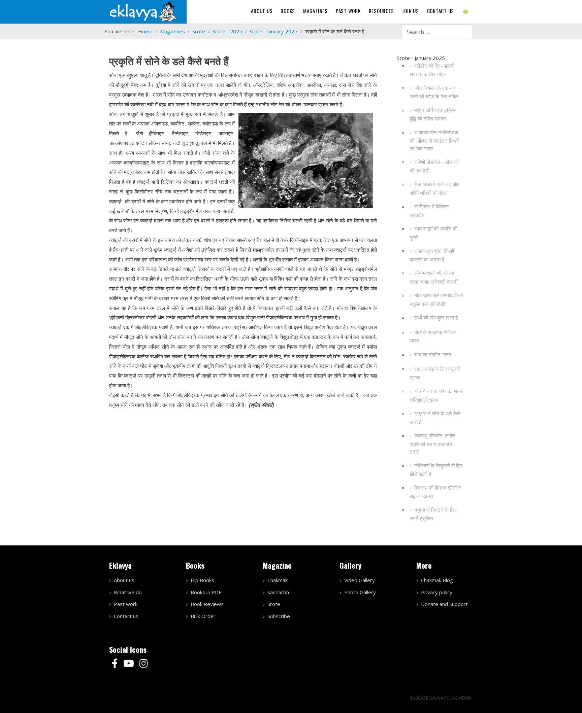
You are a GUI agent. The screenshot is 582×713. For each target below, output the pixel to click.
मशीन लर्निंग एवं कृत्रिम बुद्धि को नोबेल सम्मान (433, 114)
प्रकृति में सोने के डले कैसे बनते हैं (435, 417)
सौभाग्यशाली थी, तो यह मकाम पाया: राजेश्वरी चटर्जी (433, 277)
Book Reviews (207, 604)
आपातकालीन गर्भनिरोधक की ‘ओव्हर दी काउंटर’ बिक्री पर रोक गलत (434, 140)
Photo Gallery (360, 592)
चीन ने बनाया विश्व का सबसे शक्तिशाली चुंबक (436, 395)
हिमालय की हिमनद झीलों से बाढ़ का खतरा (435, 492)
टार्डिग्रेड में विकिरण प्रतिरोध (429, 210)
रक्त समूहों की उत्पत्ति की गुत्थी (433, 233)
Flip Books (202, 580)
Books (288, 10)
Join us (410, 10)
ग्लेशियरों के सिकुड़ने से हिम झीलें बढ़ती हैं (436, 469)
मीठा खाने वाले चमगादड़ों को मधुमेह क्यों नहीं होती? (436, 299)
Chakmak (277, 580)
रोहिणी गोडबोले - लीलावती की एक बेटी (434, 166)
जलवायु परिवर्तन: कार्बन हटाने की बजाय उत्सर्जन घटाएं (432, 443)
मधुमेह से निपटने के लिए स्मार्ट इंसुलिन (433, 514)
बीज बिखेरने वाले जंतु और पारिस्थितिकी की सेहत (434, 188)
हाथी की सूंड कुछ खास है (436, 317)
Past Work (348, 10)
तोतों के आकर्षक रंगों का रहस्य (433, 336)
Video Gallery (359, 580)
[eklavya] (142, 11)
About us (261, 10)
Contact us (440, 10)
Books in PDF (206, 592)
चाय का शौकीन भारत (432, 354)
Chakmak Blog (437, 580)
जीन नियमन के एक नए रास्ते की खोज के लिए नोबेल (434, 92)
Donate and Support (444, 604)
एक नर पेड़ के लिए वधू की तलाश (435, 373)
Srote (273, 604)
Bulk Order (203, 616)
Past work (125, 604)
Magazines (315, 10)
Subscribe (278, 616)
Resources (381, 10)
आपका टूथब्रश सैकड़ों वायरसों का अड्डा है (432, 255)
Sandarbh (278, 592)
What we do (128, 592)
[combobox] (437, 31)
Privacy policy (436, 592)
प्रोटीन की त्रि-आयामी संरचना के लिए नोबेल (432, 70)
